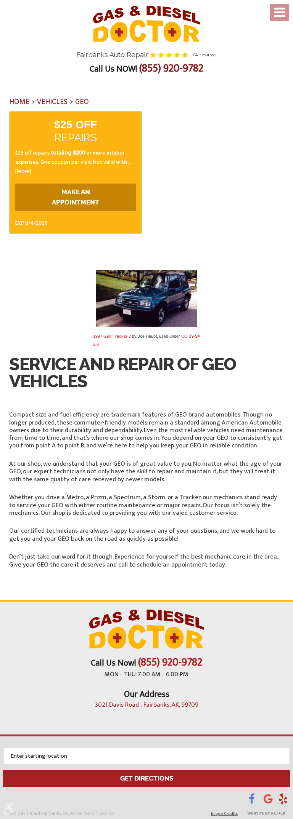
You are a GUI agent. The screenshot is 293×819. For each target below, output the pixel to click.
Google (271, 801)
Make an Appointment (75, 197)
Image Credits (224, 813)
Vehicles (52, 101)
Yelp (284, 801)
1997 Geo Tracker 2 (112, 336)
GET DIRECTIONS (146, 778)
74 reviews (204, 54)
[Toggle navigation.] (279, 12)
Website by (266, 813)
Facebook (256, 801)
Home (19, 101)
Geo (82, 101)
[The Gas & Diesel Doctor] (146, 24)
